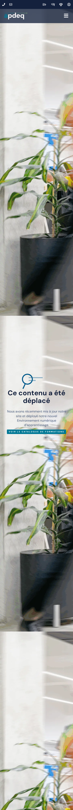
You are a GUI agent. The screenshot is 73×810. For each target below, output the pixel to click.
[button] (49, 16)
